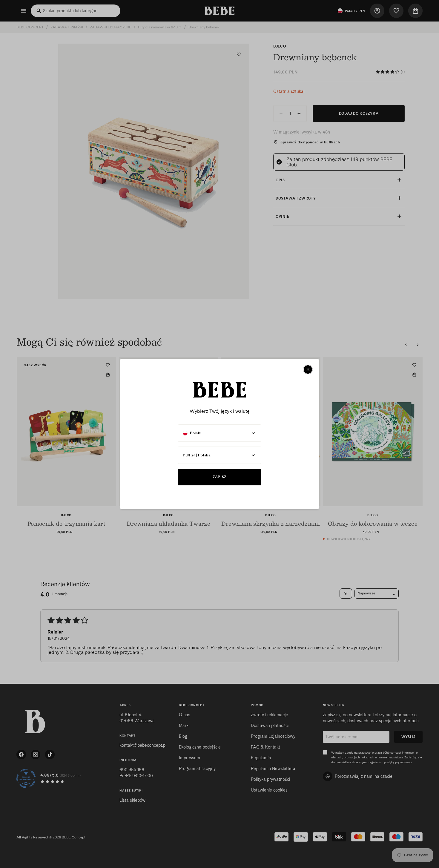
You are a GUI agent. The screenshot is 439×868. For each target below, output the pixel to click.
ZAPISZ (219, 476)
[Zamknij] (308, 369)
